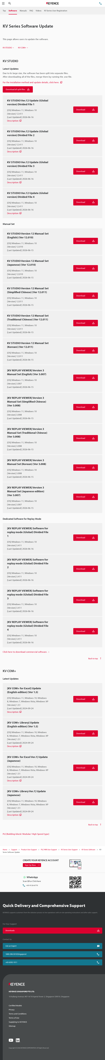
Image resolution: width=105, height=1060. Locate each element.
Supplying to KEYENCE (18, 1022)
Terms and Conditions (18, 1013)
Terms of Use (14, 1018)
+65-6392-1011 (11, 962)
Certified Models (15, 1005)
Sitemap (12, 1026)
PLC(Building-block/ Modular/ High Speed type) (26, 833)
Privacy (11, 1009)
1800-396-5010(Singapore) (16, 954)
